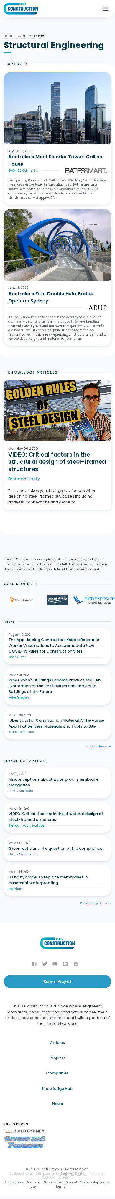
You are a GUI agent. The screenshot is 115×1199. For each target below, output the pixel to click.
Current (37, 36)
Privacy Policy (14, 1182)
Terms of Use (33, 1184)
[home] (21, 9)
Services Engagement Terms (60, 1184)
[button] (105, 9)
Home (8, 36)
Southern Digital (73, 1174)
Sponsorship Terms (94, 1182)
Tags (21, 36)
